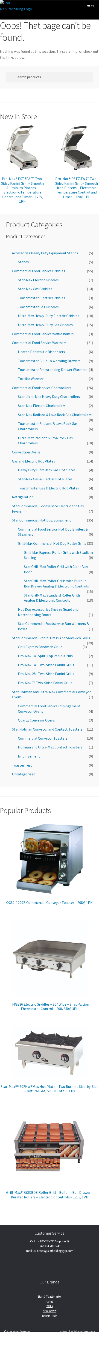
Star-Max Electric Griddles (38, 280)
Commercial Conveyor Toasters (42, 738)
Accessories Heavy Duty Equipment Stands (45, 253)
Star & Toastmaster (49, 1296)
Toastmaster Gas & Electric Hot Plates (48, 488)
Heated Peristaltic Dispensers (41, 351)
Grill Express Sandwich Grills (40, 646)
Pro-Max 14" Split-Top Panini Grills (45, 655)
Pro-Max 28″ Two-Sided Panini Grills (46, 673)
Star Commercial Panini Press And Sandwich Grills (51, 638)
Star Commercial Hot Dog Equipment (41, 520)
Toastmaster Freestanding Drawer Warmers (52, 369)
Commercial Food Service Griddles (38, 271)
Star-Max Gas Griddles (35, 288)
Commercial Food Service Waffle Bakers (43, 333)
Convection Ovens (26, 452)
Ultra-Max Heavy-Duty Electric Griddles (48, 315)
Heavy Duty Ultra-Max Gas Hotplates (47, 470)
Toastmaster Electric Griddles (41, 297)
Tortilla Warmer (31, 378)
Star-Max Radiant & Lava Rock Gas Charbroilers (55, 414)
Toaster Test (22, 765)
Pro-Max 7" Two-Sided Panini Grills (45, 682)
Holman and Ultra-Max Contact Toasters (50, 747)
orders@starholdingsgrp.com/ (55, 1251)
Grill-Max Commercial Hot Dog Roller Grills (52, 543)
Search (49, 1338)
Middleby (76, 1331)
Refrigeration (23, 497)
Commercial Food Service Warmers (39, 342)
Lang (50, 1301)
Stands (23, 261)
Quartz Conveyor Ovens (36, 720)
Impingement (29, 756)
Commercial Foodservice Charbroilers (41, 387)
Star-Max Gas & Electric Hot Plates (45, 479)
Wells (50, 1306)
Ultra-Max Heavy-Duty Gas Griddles (45, 324)
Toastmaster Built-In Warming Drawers (49, 360)
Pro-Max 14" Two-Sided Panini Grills (46, 665)
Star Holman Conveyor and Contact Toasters (47, 729)
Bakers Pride (49, 1316)
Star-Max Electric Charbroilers (42, 405)
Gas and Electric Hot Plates (33, 461)
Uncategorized (23, 774)
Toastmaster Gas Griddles (38, 307)
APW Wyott (49, 1311)
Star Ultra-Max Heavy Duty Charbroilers (49, 396)
